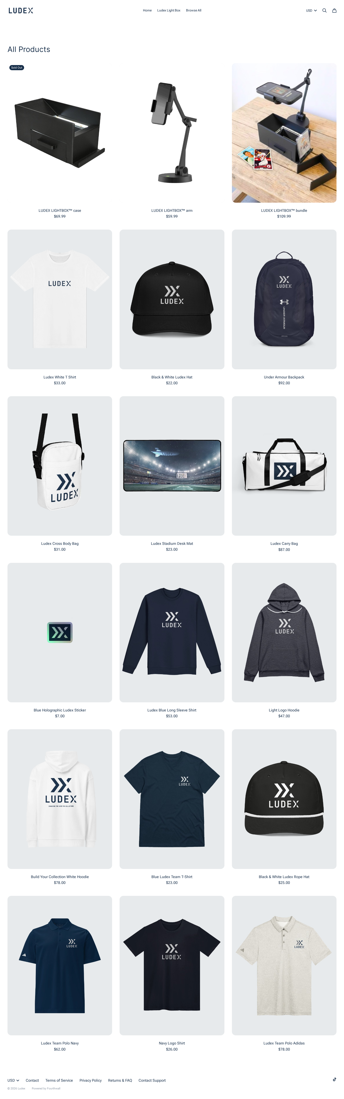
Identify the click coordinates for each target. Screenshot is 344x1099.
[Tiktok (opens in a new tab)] (334, 1079)
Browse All (193, 10)
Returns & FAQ (120, 1080)
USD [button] (309, 10)
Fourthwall (53, 1088)
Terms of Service (59, 1080)
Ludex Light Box (168, 10)
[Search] (324, 10)
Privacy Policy (91, 1080)
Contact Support (152, 1080)
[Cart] (334, 10)
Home (147, 10)
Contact (32, 1080)
